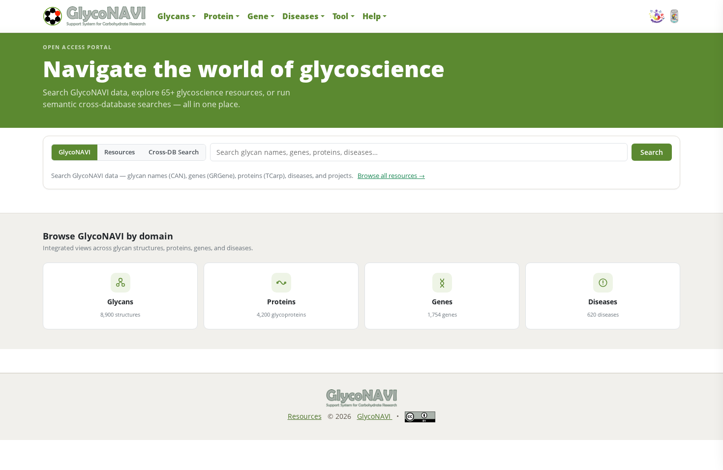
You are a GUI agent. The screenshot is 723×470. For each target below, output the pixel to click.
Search (651, 152)
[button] (176, 16)
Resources (119, 151)
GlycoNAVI (74, 151)
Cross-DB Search (174, 151)
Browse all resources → (391, 175)
